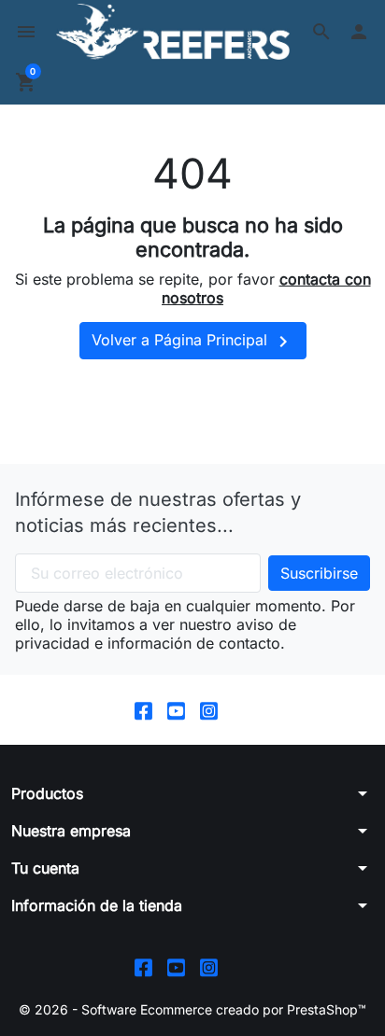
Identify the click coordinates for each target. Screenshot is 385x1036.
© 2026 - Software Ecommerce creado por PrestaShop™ (192, 1009)
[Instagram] (209, 709)
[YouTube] (176, 709)
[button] (321, 31)
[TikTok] (241, 709)
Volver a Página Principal (193, 341)
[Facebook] (143, 709)
